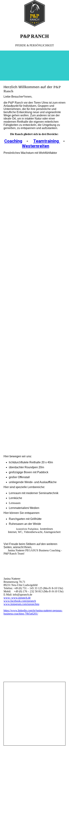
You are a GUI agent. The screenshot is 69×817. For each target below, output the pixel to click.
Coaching (13, 141)
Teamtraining (46, 141)
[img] (34, 13)
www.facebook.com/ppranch (20, 600)
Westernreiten (35, 146)
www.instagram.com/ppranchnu (21, 604)
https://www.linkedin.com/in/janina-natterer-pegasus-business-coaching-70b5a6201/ (33, 612)
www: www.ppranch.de (17, 597)
